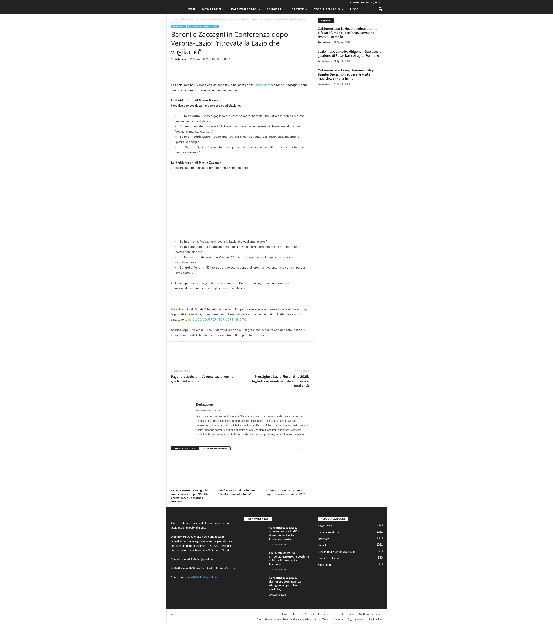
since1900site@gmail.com (198, 559)
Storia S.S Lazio (327, 9)
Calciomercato (244, 9)
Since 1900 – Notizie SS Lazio (365, 614)
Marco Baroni (263, 85)
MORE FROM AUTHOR (214, 448)
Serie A (322, 545)
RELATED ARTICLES (185, 448)
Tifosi (354, 9)
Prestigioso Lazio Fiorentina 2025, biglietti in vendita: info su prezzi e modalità (280, 381)
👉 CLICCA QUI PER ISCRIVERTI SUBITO (217, 319)
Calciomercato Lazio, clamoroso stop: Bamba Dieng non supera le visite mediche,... (286, 583)
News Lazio (211, 9)
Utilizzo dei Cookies (303, 614)
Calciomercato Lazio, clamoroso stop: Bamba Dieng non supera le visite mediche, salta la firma (346, 74)
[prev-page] (302, 448)
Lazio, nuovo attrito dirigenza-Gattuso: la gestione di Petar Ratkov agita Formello (349, 53)
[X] (185, 71)
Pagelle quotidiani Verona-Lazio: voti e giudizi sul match (202, 378)
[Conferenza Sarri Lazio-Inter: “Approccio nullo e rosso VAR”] (287, 471)
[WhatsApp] (205, 71)
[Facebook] (175, 71)
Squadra (274, 9)
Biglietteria (324, 564)
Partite (297, 9)
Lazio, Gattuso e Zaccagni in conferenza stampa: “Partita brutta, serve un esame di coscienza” (190, 495)
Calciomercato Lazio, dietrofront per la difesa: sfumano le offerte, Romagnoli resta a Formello (347, 32)
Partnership (324, 614)
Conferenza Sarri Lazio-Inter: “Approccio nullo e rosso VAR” (285, 492)
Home (191, 9)
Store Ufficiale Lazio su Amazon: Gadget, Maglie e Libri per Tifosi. (293, 619)
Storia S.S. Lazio (328, 558)
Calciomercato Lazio (330, 532)
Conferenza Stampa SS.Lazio (211, 18)
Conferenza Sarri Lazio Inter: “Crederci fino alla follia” (237, 492)
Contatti (340, 614)
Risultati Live (376, 619)
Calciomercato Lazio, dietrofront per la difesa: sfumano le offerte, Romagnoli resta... (285, 533)
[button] (380, 9)
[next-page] (307, 448)
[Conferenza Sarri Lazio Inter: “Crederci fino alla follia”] (240, 471)
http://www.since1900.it (208, 410)
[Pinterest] (195, 71)
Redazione (180, 59)
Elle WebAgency (224, 568)
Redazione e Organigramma (348, 619)
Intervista (323, 538)
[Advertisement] (240, 205)
